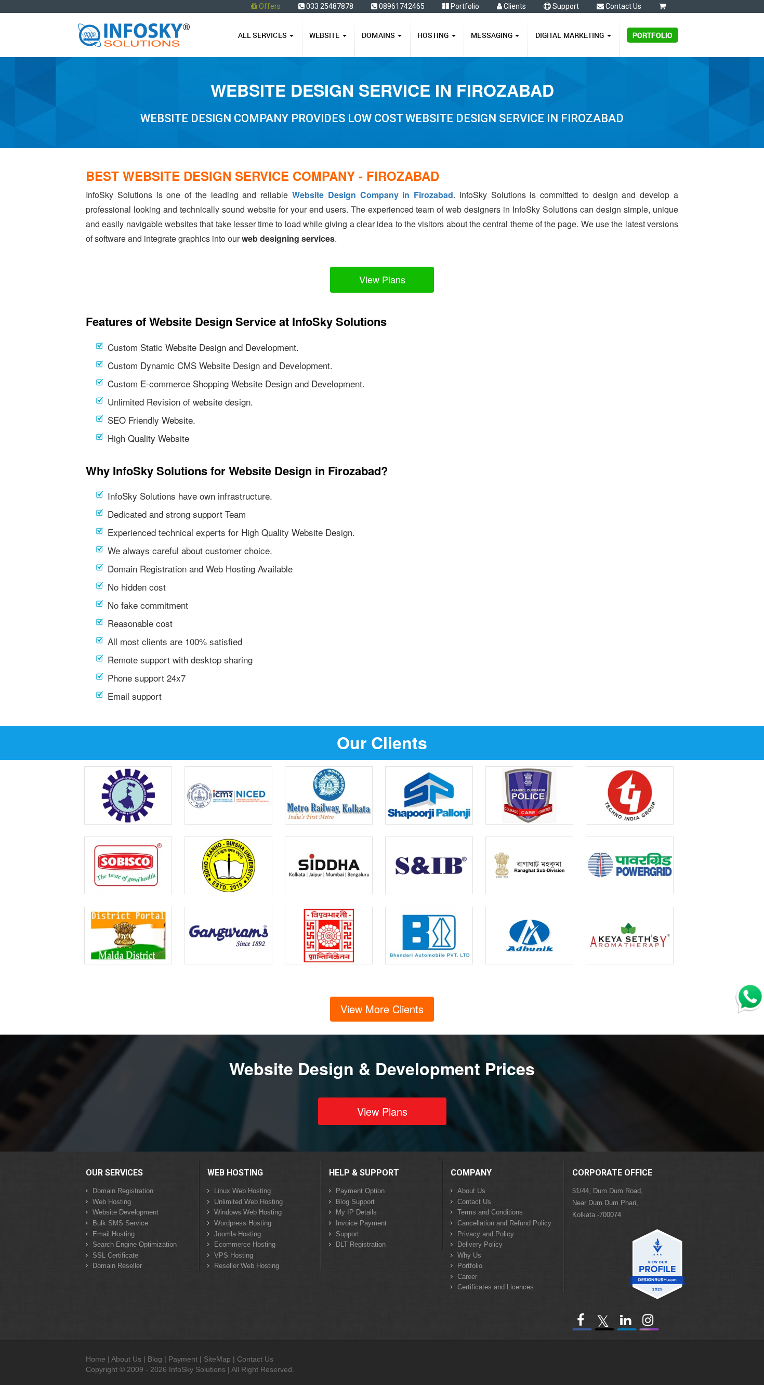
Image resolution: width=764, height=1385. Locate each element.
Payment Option (360, 1191)
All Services (263, 35)
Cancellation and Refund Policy (504, 1223)
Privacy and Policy (485, 1234)
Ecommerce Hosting (244, 1244)
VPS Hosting (233, 1255)
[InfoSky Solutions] (134, 33)
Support (565, 6)
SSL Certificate (115, 1255)
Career (467, 1277)
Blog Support (355, 1202)
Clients (514, 6)
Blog (155, 1359)
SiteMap (217, 1359)
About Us (471, 1191)
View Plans (382, 279)
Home (96, 1359)
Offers (270, 6)
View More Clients (382, 1008)
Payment (182, 1359)
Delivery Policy (480, 1244)
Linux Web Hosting (242, 1191)
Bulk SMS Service (120, 1223)
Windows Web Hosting (248, 1212)
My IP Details (356, 1212)
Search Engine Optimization (135, 1244)
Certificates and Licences (495, 1287)
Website (325, 35)
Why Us (469, 1255)
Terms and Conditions (490, 1212)
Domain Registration (123, 1191)
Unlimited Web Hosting (248, 1202)
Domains (379, 35)
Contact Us (622, 6)
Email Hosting (114, 1234)
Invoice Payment (361, 1223)
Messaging (492, 35)
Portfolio (464, 6)
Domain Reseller (117, 1266)
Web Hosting (112, 1202)
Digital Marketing (570, 35)
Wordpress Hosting (242, 1223)
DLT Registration (361, 1244)
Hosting (434, 35)
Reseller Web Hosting (246, 1266)
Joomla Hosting (237, 1234)
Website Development (126, 1212)
